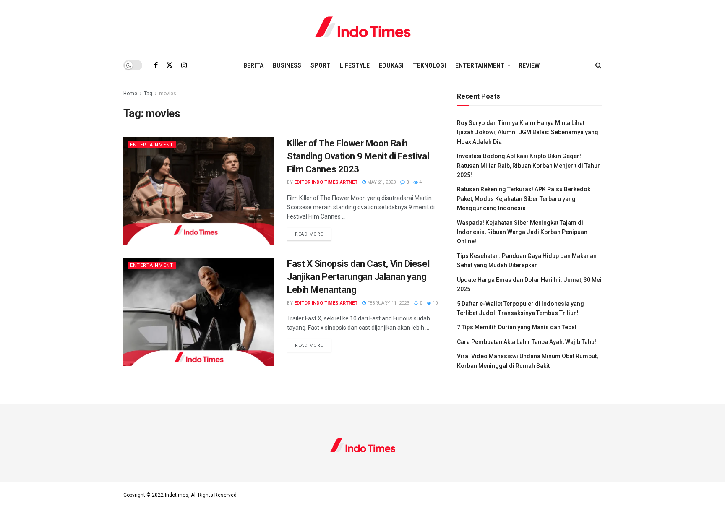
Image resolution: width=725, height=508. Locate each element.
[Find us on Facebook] (156, 65)
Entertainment (480, 65)
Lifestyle (355, 65)
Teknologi (429, 65)
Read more (313, 234)
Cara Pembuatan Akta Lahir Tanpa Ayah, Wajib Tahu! (526, 342)
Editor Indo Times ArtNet (325, 182)
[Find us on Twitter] (169, 65)
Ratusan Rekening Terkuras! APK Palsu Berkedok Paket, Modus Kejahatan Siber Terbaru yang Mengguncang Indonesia (523, 198)
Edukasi (391, 65)
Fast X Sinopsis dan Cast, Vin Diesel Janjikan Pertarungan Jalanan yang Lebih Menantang (358, 276)
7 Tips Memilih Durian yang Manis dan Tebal (516, 327)
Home (130, 93)
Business (287, 65)
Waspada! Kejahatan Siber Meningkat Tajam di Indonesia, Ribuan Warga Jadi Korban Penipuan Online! (522, 232)
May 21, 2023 (381, 182)
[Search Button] (598, 65)
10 (434, 303)
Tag (148, 93)
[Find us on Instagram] (184, 65)
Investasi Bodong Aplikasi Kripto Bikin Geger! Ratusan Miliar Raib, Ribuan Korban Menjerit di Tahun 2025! (529, 165)
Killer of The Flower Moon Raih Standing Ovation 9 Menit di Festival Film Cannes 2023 (358, 156)
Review (529, 65)
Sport (320, 65)
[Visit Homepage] (362, 27)
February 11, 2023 (387, 303)
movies (167, 93)
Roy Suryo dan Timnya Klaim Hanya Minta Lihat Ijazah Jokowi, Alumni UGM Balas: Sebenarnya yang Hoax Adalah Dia (527, 132)
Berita (253, 65)
